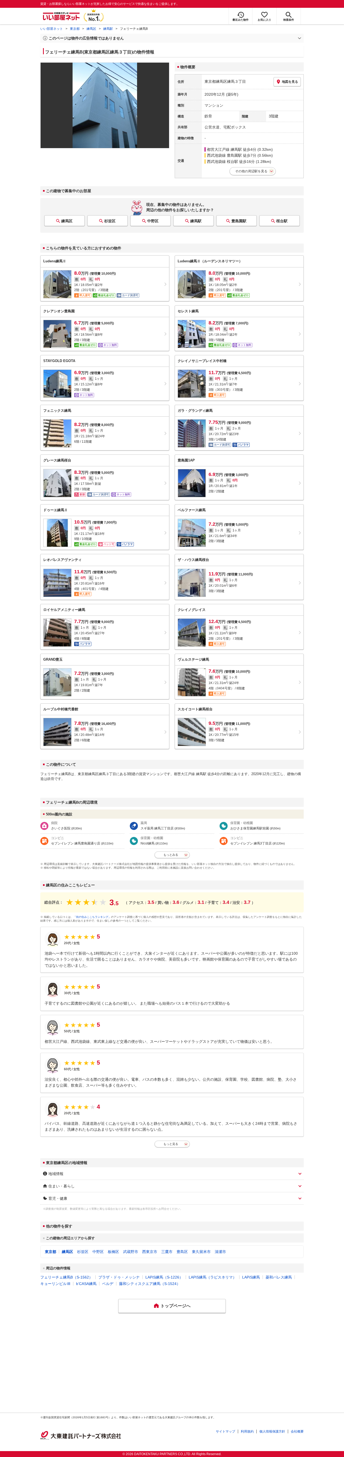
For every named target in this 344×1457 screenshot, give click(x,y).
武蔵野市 (130, 1252)
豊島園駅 (238, 221)
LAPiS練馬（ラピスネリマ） (212, 1277)
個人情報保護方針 (272, 1431)
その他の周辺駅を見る (251, 171)
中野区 (153, 221)
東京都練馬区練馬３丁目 (225, 81)
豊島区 (182, 1252)
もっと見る (170, 1143)
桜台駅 (282, 221)
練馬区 (91, 29)
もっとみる (170, 854)
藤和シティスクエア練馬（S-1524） (149, 1284)
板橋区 (113, 1252)
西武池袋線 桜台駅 (222, 161)
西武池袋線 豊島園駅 (224, 155)
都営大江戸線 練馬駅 (224, 149)
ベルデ (107, 1284)
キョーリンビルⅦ (55, 1284)
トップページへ (175, 1306)
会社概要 (297, 1431)
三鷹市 (167, 1252)
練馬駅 (108, 29)
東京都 (75, 29)
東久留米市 (201, 1252)
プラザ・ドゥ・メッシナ (119, 1277)
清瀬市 (220, 1252)
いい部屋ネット (51, 29)
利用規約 (247, 1431)
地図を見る (290, 82)
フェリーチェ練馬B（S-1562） (66, 1277)
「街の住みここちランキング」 (92, 916)
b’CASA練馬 (86, 1284)
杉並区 (110, 221)
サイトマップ (225, 1431)
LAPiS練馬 (251, 1277)
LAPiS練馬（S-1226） (164, 1277)
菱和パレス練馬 (279, 1277)
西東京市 (149, 1252)
